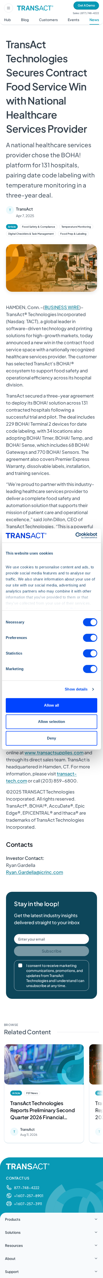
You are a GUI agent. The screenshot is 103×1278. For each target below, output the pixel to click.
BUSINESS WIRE (61, 307)
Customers (48, 19)
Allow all (51, 705)
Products (12, 1219)
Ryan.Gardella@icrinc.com (34, 872)
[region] (51, 1094)
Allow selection (51, 721)
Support (12, 1271)
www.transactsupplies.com (54, 752)
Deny (51, 738)
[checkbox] (20, 965)
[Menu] (8, 8)
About (10, 1258)
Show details (76, 689)
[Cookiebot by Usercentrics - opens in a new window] (75, 535)
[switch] (90, 638)
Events (73, 19)
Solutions (12, 1232)
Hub (7, 19)
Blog (25, 19)
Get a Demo (86, 5)
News (94, 19)
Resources (14, 1245)
